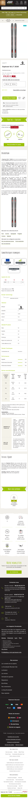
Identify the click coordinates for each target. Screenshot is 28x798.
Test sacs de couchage (12, 786)
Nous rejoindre (5, 693)
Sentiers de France (12, 788)
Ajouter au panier (9, 98)
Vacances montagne (12, 777)
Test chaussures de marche (15, 783)
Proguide (20, 233)
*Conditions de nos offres (13, 736)
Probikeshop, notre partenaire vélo (11, 652)
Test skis (20, 777)
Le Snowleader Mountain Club (9, 667)
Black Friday (21, 752)
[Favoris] (19, 98)
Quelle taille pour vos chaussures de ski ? (15, 764)
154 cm (7, 84)
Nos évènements (6, 686)
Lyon (16, 638)
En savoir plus (5, 112)
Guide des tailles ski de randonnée (11, 79)
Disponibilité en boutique (19, 90)
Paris (20, 638)
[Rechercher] (25, 6)
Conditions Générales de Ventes (13, 739)
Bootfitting (4, 683)
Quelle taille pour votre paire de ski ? (15, 762)
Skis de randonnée (6, 243)
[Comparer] (24, 98)
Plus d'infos (4, 649)
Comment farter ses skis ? (14, 771)
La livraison (4, 670)
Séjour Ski (20, 788)
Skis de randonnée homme (8, 20)
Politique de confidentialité (13, 742)
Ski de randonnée (19, 241)
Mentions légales (19, 744)
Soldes (15, 752)
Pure (3, 233)
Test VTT (21, 786)
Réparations (5, 680)
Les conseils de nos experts (9, 663)
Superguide (13, 233)
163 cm (13, 84)
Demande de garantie (7, 676)
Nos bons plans (9, 752)
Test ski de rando (10, 779)
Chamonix (10, 638)
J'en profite (19, 14)
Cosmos (7, 233)
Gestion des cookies (9, 744)
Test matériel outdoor (8, 781)
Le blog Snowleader (7, 690)
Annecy (4, 638)
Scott (4, 63)
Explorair (9, 236)
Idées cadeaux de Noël (15, 756)
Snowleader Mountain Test (18, 754)
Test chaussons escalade (20, 781)
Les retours (5, 673)
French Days (8, 754)
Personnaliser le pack (14, 144)
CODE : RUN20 (10, 14)
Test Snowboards (19, 779)
